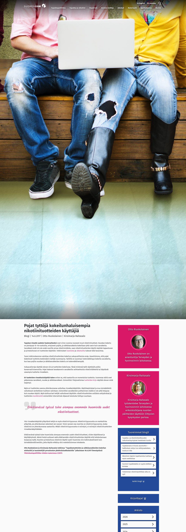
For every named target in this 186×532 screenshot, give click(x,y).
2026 (125, 517)
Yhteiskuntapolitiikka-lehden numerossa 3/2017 (43, 453)
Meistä (158, 8)
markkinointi (38, 396)
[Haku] (160, 3)
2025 (125, 524)
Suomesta (70, 351)
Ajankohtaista (146, 8)
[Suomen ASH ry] (37, 5)
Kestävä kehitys (107, 8)
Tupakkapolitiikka (58, 8)
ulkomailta (81, 351)
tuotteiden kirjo (90, 380)
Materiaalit (132, 8)
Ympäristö (93, 8)
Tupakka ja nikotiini (77, 8)
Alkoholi (121, 8)
